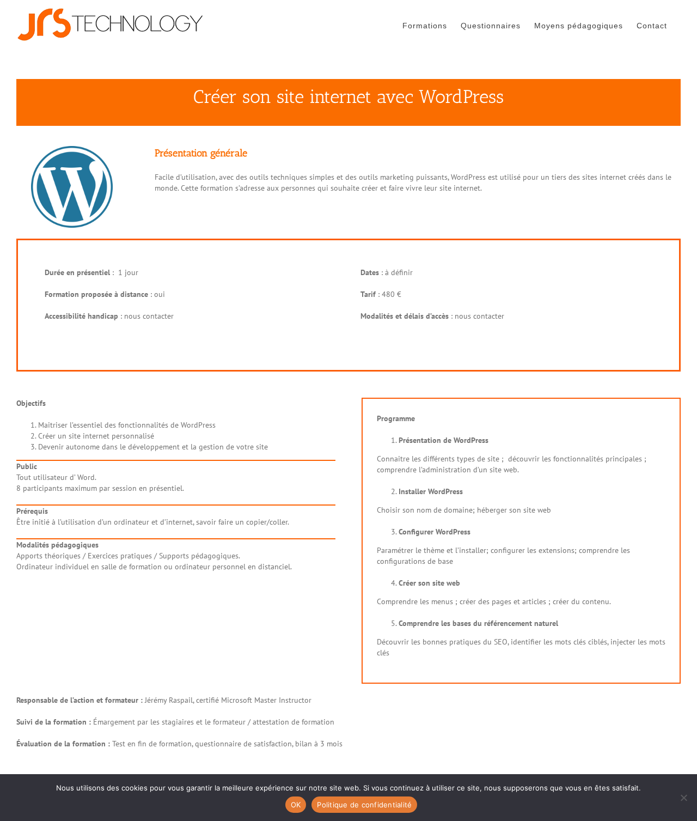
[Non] (683, 797)
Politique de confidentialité (364, 804)
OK (296, 804)
